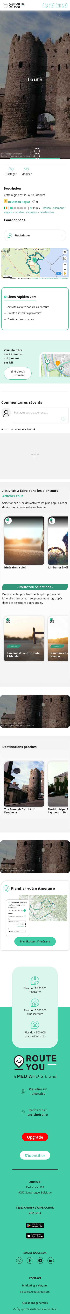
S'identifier (35, 1155)
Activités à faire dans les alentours (28, 307)
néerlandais (47, 212)
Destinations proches (20, 319)
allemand (58, 208)
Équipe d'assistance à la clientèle (36, 1309)
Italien (47, 208)
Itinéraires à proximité (17, 373)
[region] (35, 263)
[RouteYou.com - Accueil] (16, 5)
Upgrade (35, 1137)
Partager (11, 174)
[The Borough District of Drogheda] (24, 784)
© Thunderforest (36, 278)
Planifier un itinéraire (38, 1091)
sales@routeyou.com (36, 1292)
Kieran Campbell (15, 153)
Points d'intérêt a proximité (24, 313)
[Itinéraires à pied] (24, 540)
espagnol (31, 212)
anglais (8, 212)
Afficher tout (12, 496)
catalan (19, 212)
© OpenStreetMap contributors (55, 278)
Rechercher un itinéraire (38, 1112)
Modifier (26, 174)
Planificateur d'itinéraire (35, 941)
